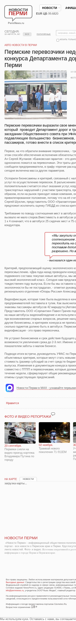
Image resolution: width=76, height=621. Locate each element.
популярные (44, 34)
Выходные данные (15, 582)
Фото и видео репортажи (27, 416)
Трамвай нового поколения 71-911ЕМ (53, 448)
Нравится (12, 403)
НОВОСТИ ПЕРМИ (21, 538)
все (27, 34)
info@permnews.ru (15, 590)
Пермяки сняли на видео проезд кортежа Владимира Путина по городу (19, 452)
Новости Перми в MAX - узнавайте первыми (46, 387)
